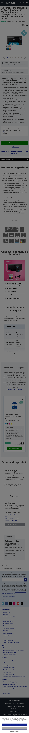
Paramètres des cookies (14, 731)
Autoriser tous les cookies (14, 724)
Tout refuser (14, 728)
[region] (14, 724)
